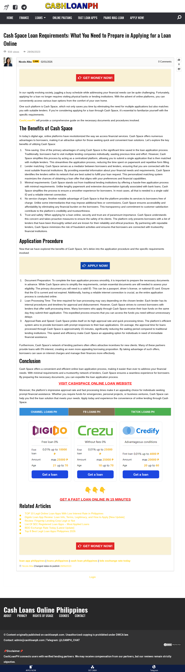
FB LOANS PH (91, 412)
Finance (24, 18)
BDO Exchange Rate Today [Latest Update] (49, 527)
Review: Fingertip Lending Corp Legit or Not (50, 520)
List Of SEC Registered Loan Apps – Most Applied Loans (57, 524)
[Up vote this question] (179, 59)
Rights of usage (43, 616)
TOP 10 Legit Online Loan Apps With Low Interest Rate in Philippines (64, 513)
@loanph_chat (69, 640)
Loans (39, 18)
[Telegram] (24, 7)
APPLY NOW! (137, 18)
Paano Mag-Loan (114, 18)
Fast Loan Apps (87, 18)
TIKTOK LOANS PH (142, 412)
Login (92, 577)
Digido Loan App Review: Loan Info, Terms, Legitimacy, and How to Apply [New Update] (74, 517)
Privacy (22, 616)
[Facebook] (15, 7)
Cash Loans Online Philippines (46, 609)
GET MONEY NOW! (98, 78)
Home (10, 18)
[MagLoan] (6, 7)
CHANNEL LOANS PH (44, 412)
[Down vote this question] (179, 69)
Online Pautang (62, 18)
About (7, 616)
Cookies (64, 616)
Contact (80, 616)
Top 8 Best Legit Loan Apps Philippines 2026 (50, 531)
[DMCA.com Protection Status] (172, 645)
